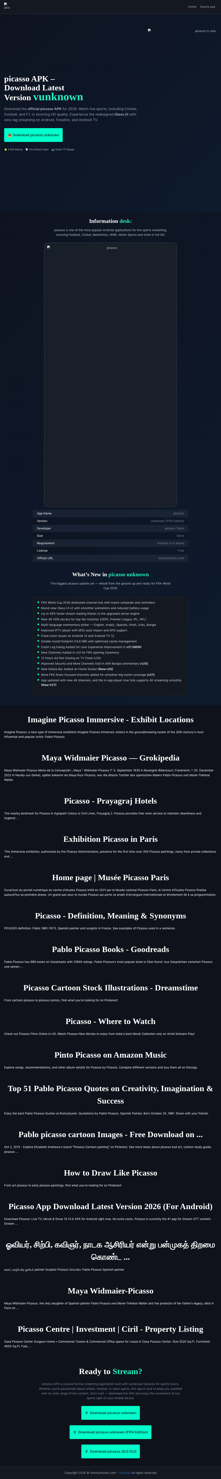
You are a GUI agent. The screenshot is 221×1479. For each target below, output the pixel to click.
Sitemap (125, 1473)
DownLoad (207, 6)
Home (192, 6)
